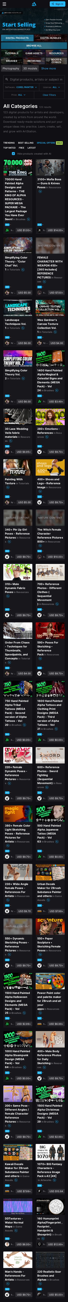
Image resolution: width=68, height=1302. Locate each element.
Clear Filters (49, 94)
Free (21, 147)
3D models (30, 68)
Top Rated (9, 147)
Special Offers (49, 142)
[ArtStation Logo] (34, 4)
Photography (11, 68)
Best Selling (26, 142)
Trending (9, 142)
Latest (32, 147)
